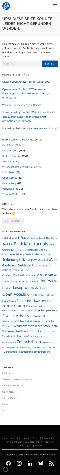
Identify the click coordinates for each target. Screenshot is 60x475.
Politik (21, 300)
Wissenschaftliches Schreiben (36, 326)
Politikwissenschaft (40, 301)
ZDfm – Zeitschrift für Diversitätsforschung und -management (28, 337)
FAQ (55, 260)
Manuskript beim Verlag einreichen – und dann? (30, 128)
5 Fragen (24, 237)
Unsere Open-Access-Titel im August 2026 (26, 81)
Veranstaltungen (33, 441)
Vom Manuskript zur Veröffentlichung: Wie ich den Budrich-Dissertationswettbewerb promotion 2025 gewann (29, 116)
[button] (5, 469)
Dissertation (45, 254)
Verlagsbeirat (10, 188)
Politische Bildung (14, 306)
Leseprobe (22, 287)
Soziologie (34, 316)
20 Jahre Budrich (11, 194)
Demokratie (32, 254)
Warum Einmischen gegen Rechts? (22, 105)
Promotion (31, 305)
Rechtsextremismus (10, 311)
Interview (49, 280)
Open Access (9, 177)
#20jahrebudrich (9, 237)
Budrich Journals (12, 156)
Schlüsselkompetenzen (43, 310)
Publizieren (8, 172)
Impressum (9, 438)
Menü (55, 5)
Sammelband (24, 310)
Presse (35, 438)
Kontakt (39, 445)
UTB (44, 316)
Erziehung (10, 259)
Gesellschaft (44, 275)
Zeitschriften (29, 342)
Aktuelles (7, 161)
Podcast (12, 301)
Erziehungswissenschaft (36, 259)
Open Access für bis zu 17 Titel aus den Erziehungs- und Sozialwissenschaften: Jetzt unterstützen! (27, 93)
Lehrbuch (7, 287)
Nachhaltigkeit (39, 287)
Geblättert (8, 145)
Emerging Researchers (14, 385)
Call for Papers (17, 250)
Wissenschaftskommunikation (19, 167)
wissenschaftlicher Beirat (17, 321)
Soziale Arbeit (14, 315)
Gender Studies (43, 265)
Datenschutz (23, 438)
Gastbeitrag (9, 183)
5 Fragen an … (10, 150)
